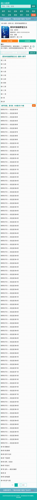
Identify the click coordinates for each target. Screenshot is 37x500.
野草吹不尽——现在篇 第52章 (10, 300)
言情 (9, 15)
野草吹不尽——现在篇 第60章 (10, 330)
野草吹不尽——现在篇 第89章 (10, 439)
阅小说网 (5, 3)
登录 (33, 15)
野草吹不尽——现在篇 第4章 (9, 121)
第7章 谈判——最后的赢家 (9, 469)
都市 (21, 11)
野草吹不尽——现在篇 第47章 (10, 282)
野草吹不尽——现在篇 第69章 (10, 364)
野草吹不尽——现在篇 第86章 (10, 428)
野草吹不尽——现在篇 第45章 (10, 274)
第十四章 (3, 83)
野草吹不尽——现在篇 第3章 (9, 117)
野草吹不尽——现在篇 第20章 (10, 181)
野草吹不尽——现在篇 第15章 (10, 162)
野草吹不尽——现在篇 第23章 (10, 192)
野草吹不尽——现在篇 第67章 (10, 357)
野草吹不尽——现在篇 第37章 (10, 244)
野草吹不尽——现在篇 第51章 (10, 297)
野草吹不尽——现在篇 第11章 (10, 147)
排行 (21, 15)
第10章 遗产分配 (6, 480)
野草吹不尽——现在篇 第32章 (10, 226)
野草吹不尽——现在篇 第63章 (10, 342)
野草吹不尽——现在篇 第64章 (10, 345)
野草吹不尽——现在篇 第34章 (10, 233)
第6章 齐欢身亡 (5, 465)
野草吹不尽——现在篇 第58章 (10, 323)
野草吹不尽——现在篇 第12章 (10, 151)
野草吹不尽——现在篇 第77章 (10, 394)
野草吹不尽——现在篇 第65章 (10, 349)
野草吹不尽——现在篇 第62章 (10, 338)
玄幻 (9, 11)
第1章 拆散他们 (5, 447)
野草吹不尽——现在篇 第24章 (10, 196)
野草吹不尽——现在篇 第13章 (10, 154)
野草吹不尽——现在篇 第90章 (10, 443)
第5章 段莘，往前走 (7, 462)
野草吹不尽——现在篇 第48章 (10, 285)
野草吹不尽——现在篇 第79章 (10, 402)
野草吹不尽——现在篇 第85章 (10, 424)
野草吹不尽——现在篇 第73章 (10, 379)
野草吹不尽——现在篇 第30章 (10, 218)
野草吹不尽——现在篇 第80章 (10, 405)
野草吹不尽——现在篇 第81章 (10, 409)
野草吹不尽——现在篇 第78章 (10, 398)
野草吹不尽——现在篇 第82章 (10, 413)
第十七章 (3, 71)
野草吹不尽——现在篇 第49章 (10, 289)
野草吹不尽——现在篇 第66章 (10, 353)
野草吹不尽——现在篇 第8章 (9, 136)
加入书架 (9, 41)
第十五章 (3, 79)
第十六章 (3, 75)
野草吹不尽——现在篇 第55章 (10, 312)
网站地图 (18, 497)
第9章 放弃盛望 (5, 477)
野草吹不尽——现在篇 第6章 (9, 128)
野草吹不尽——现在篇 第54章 (10, 308)
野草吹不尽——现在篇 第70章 (10, 368)
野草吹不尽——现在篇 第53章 (10, 304)
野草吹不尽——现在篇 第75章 (10, 387)
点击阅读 (27, 41)
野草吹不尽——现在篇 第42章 (10, 263)
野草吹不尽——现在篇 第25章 (10, 199)
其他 (15, 15)
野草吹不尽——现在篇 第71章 (10, 372)
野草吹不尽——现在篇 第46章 (10, 278)
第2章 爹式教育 (5, 450)
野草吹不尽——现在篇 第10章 (10, 143)
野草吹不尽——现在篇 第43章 (10, 267)
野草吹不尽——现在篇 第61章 (10, 334)
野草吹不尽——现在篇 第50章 (10, 293)
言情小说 (10, 23)
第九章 (3, 101)
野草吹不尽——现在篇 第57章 (10, 319)
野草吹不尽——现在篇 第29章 (10, 214)
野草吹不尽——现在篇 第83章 (10, 417)
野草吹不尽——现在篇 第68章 (10, 360)
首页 (3, 11)
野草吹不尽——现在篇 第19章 (10, 177)
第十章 (3, 98)
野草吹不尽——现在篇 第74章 (10, 383)
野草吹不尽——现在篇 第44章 (10, 271)
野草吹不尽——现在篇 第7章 (9, 132)
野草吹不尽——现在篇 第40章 (10, 256)
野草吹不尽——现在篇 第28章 (10, 211)
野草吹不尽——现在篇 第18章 (10, 173)
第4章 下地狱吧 (5, 458)
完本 (27, 15)
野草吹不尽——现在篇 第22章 (10, 188)
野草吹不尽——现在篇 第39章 (10, 252)
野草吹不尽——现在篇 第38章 (10, 248)
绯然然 (16, 30)
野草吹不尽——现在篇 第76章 (10, 390)
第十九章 (3, 64)
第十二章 (3, 90)
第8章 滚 (3, 473)
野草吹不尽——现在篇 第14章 (10, 158)
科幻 (3, 15)
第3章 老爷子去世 (6, 454)
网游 (33, 11)
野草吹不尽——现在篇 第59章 (10, 327)
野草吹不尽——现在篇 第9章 (9, 139)
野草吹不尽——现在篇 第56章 (10, 315)
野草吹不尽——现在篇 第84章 (10, 420)
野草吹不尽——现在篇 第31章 (10, 222)
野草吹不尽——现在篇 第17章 (10, 169)
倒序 (34, 105)
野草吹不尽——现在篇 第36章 (10, 241)
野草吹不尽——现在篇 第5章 (9, 124)
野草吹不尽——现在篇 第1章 (9, 109)
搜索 (33, 6)
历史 (27, 11)
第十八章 (3, 68)
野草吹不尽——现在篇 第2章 (9, 113)
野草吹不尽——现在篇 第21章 (10, 184)
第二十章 (19, 37)
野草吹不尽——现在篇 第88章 (10, 435)
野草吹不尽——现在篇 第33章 (10, 229)
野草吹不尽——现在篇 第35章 (10, 237)
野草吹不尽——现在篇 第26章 (10, 203)
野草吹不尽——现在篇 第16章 (10, 166)
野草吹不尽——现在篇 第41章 (10, 259)
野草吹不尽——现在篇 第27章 (10, 207)
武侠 (15, 11)
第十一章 (3, 94)
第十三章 (3, 86)
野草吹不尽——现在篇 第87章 (10, 432)
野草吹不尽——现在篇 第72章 (10, 375)
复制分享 (32, 53)
